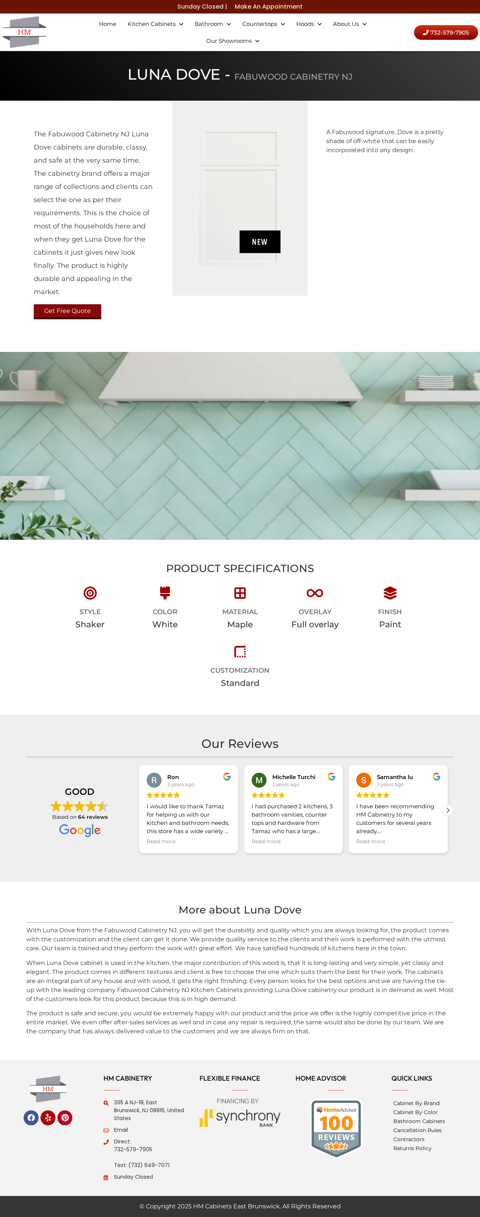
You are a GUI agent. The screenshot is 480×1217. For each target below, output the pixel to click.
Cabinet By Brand (416, 1103)
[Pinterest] (64, 1117)
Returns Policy (412, 1148)
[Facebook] (31, 1117)
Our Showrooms (229, 40)
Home (107, 23)
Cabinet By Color (415, 1112)
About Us (346, 23)
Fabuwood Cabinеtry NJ (293, 77)
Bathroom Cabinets (419, 1121)
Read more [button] (161, 841)
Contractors (408, 1139)
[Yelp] (48, 1117)
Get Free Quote (67, 310)
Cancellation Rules (417, 1130)
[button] (155, 23)
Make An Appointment (269, 6)
